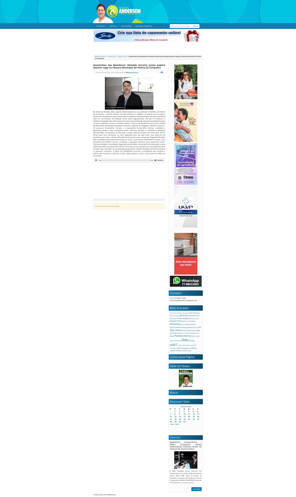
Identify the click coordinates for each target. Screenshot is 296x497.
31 (184, 422)
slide (184, 340)
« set (172, 424)
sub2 (179, 345)
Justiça (194, 327)
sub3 (183, 345)
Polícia (197, 336)
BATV (182, 315)
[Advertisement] (148, 48)
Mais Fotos (175, 330)
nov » (177, 424)
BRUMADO (192, 316)
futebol (187, 324)
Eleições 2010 (194, 318)
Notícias (113, 26)
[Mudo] (155, 160)
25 (189, 419)
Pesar (172, 336)
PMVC (193, 336)
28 (171, 422)
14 (171, 416)
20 (198, 416)
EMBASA (192, 321)
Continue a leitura (188, 482)
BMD (187, 315)
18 (189, 416)
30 (180, 422)
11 (189, 414)
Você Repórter (126, 26)
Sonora (191, 340)
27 (198, 419)
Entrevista (175, 324)
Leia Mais (196, 489)
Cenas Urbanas (183, 318)
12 (194, 414)
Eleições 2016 (122, 56)
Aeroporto (186, 313)
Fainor (183, 324)
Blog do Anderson (100, 56)
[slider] (160, 160)
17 (184, 416)
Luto (199, 327)
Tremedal (191, 345)
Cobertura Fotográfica (143, 26)
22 (175, 419)
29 (175, 422)
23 (180, 419)
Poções (172, 341)
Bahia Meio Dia (195, 313)
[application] (129, 160)
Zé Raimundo (187, 351)
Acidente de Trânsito (176, 313)
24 (184, 419)
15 (175, 416)
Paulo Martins (194, 333)
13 (198, 414)
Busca (195, 26)
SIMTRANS (178, 341)
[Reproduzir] (96, 160)
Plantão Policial (183, 335)
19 (194, 416)
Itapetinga (184, 327)
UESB (178, 348)
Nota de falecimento (189, 330)
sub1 (174, 344)
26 (194, 419)
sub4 (186, 345)
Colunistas (101, 26)
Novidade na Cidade (183, 333)
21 (171, 419)
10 (184, 414)
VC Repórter (185, 348)
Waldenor (179, 350)
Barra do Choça (174, 316)
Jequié (190, 327)
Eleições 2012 (112, 56)
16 (180, 416)
